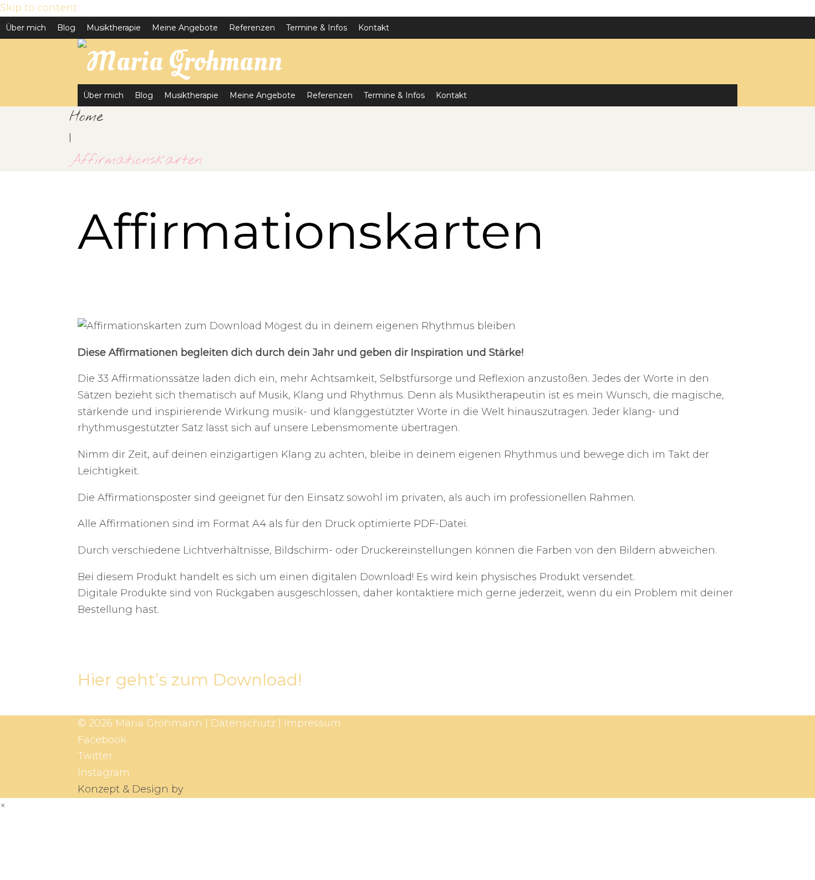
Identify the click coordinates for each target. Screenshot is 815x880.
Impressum (312, 723)
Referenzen (252, 28)
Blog (66, 28)
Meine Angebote (185, 28)
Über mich (26, 28)
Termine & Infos (316, 28)
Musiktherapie (113, 28)
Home (86, 117)
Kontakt (373, 28)
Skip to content (38, 8)
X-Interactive (218, 789)
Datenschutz (243, 723)
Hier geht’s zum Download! (190, 679)
